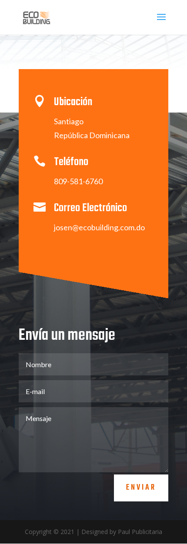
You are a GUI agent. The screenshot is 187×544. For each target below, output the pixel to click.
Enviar (141, 487)
